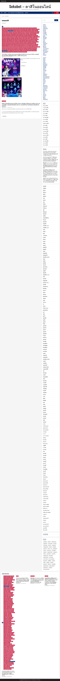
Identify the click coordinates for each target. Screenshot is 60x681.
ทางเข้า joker (45, 87)
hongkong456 (27, 31)
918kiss (44, 24)
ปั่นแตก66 (15, 45)
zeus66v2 (15, 44)
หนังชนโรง (45, 27)
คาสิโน (18, 44)
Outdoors (13, 35)
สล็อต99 (35, 46)
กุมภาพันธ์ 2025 (45, 141)
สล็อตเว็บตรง (24, 48)
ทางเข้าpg (36, 44)
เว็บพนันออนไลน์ (34, 50)
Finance (36, 30)
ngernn (35, 34)
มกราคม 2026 (45, 119)
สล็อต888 (24, 46)
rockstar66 (4, 39)
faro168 (29, 30)
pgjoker (16, 36)
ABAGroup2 (10, 29)
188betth (44, 196)
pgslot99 (37, 36)
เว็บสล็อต (44, 520)
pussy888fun (45, 343)
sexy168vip (36, 39)
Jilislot (38, 31)
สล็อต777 (20, 46)
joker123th (45, 268)
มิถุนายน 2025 (45, 133)
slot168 (27, 40)
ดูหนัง (44, 40)
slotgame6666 (32, 40)
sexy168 (32, 39)
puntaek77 (44, 339)
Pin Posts (26, 12)
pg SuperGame (35, 35)
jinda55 (44, 60)
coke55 (18, 30)
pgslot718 (30, 36)
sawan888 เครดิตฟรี (27, 39)
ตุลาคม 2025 (45, 125)
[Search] (52, 13)
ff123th (33, 30)
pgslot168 (26, 36)
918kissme (3, 29)
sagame (13, 39)
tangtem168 (17, 41)
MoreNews (33, 679)
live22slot (3, 34)
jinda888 (44, 263)
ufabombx (21, 43)
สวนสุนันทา (7, 49)
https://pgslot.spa (46, 77)
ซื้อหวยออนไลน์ (45, 51)
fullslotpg (44, 38)
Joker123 (44, 265)
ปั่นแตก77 (19, 45)
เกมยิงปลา (25, 49)
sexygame (55, 552)
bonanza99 (33, 29)
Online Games (8, 35)
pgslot (44, 35)
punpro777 (45, 49)
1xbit (44, 202)
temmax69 (30, 41)
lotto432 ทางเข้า (13, 34)
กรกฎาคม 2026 (45, 107)
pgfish (8, 36)
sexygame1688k (16, 40)
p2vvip (17, 35)
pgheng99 (11, 36)
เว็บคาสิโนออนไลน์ (15, 50)
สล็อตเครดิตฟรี (20, 48)
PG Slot (25, 35)
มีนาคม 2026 (45, 115)
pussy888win (45, 347)
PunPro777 (44, 337)
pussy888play (45, 345)
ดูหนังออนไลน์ (27, 44)
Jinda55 (50, 546)
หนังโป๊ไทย (45, 75)
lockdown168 (8, 34)
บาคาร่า (3, 45)
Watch (57, 12)
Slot (20, 40)
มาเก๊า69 (30, 45)
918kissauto (45, 206)
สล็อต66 (14, 46)
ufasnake (3, 44)
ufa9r (10, 43)
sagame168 (16, 39)
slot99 (44, 61)
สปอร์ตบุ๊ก (33, 45)
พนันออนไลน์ (22, 45)
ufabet (13, 43)
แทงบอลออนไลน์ (46, 524)
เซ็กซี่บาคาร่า (9, 50)
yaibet (12, 44)
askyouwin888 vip (24, 29)
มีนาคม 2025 (45, 139)
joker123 (44, 25)
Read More (23, 66)
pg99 (5, 36)
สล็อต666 (17, 46)
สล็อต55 (10, 46)
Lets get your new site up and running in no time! (16, 12)
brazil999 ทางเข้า (4, 30)
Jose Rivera (4, 107)
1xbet (44, 198)
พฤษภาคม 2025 (45, 135)
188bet (44, 194)
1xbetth (44, 200)
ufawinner (7, 44)
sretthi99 (8, 41)
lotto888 (18, 34)
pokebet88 (44, 333)
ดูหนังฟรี (44, 30)
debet (21, 30)
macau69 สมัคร (23, 34)
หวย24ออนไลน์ (16, 49)
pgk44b (19, 36)
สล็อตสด (11, 48)
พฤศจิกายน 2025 (46, 123)
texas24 (34, 41)
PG (22, 35)
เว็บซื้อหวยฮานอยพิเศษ (21, 50)
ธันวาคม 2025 (45, 121)
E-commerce (25, 30)
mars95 (31, 34)
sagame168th (22, 39)
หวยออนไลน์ (45, 52)
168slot (44, 190)
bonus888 (37, 29)
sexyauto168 (4, 40)
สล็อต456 (7, 46)
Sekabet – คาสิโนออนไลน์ (30, 6)
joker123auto (45, 266)
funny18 (7, 31)
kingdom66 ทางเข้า (46, 274)
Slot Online (23, 40)
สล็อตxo (3, 48)
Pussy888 (44, 341)
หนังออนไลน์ (11, 49)
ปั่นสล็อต (12, 45)
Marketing (27, 34)
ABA (7, 29)
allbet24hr (14, 29)
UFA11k (3, 43)
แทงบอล (44, 522)
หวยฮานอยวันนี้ (21, 49)
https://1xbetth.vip (46, 76)
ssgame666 (12, 41)
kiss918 (44, 81)
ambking (19, 29)
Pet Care (20, 35)
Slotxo (36, 40)
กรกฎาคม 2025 (45, 131)
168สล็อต (44, 192)
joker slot (44, 89)
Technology (21, 41)
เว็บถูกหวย (26, 50)
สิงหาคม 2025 (45, 129)
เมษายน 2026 (45, 113)
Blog (1, 12)
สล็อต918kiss (31, 46)
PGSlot (22, 36)
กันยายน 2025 (45, 127)
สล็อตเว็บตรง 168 (29, 48)
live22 (44, 39)
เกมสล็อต (29, 49)
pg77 (3, 36)
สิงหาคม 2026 (45, 105)
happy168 (15, 31)
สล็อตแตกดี (3, 49)
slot (43, 84)
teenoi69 (26, 41)
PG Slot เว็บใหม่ (30, 35)
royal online (8, 39)
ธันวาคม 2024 (45, 145)
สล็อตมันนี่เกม (7, 48)
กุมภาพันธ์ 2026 (45, 117)
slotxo (44, 72)
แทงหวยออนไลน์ (46, 526)
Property (44, 335)
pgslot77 (34, 36)
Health (18, 31)
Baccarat (29, 29)
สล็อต (36, 45)
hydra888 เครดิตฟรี (33, 31)
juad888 (44, 270)
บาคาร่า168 (45, 34)
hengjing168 (22, 31)
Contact (5, 12)
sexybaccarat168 (9, 40)
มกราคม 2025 (45, 143)
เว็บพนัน (30, 50)
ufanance (29, 43)
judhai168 (44, 272)
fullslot (3, 31)
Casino (15, 30)
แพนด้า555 (45, 528)
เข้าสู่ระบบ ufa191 (34, 49)
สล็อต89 (27, 46)
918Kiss (44, 204)
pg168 (44, 58)
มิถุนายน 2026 (45, 109)
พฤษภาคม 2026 (45, 111)
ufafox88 (25, 43)
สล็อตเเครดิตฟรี (34, 48)
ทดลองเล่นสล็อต (32, 44)
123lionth (44, 188)
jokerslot (44, 95)
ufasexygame (34, 43)
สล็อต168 (3, 46)
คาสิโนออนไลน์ (22, 44)
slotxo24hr (4, 41)
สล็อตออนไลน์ (15, 48)
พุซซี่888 (27, 45)
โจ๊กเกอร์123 (45, 90)
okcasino (3, 35)
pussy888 (44, 32)
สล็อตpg (38, 46)
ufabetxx (17, 43)
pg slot (44, 80)
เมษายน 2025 (45, 137)
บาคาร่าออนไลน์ (8, 45)
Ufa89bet (7, 43)
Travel (37, 41)
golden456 (10, 31)
